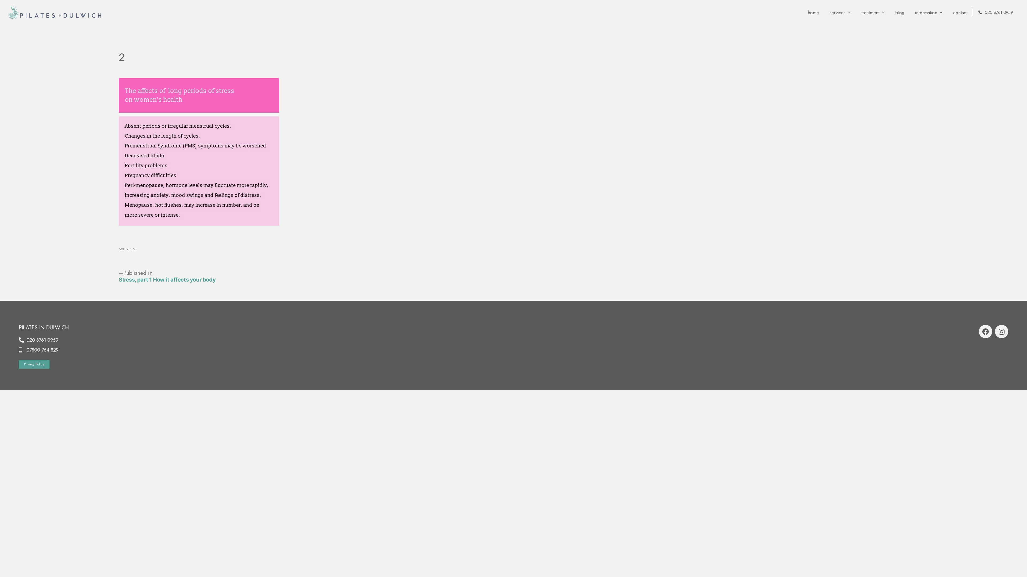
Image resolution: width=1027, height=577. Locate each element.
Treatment (870, 12)
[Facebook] (985, 331)
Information (926, 12)
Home (813, 12)
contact (960, 12)
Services (837, 12)
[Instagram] (1001, 331)
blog (899, 12)
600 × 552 (127, 249)
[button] (34, 364)
